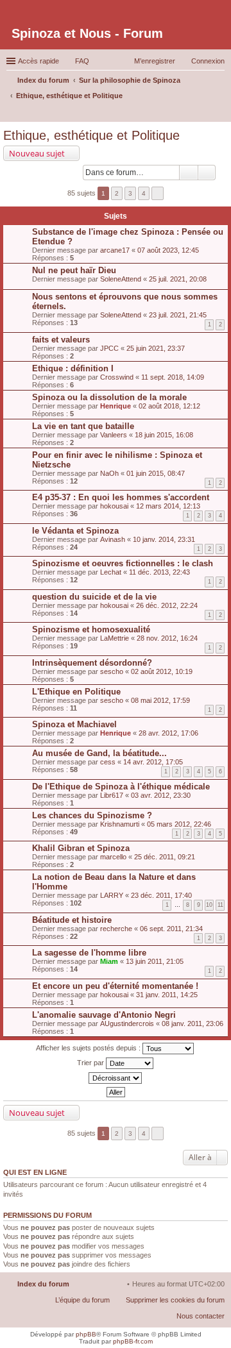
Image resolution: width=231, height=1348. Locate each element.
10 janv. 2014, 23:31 (164, 539)
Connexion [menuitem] (208, 61)
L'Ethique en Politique (76, 691)
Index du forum (43, 1284)
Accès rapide (38, 61)
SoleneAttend (120, 279)
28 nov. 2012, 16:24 (167, 638)
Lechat (110, 572)
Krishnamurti (119, 824)
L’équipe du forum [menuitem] (82, 1300)
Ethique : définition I (73, 368)
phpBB (86, 1334)
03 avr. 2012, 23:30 (161, 795)
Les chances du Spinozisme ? (92, 815)
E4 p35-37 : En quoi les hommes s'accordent (120, 497)
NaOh (109, 473)
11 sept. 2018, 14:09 (172, 377)
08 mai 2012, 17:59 (160, 700)
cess (108, 762)
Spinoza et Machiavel (74, 724)
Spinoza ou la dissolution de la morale (109, 397)
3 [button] (130, 193)
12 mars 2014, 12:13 (168, 506)
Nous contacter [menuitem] (200, 1316)
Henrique (115, 406)
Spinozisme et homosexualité (91, 629)
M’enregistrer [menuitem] (154, 61)
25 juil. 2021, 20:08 (178, 279)
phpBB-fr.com (133, 1341)
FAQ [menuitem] (82, 61)
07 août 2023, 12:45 (168, 250)
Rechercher (188, 172)
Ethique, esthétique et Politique (91, 135)
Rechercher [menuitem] (219, 113)
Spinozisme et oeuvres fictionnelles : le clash (122, 563)
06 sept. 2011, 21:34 (171, 928)
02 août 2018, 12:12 (169, 406)
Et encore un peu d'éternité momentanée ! (115, 986)
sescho (111, 671)
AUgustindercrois (127, 1023)
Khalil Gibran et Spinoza (81, 848)
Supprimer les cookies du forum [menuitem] (175, 1300)
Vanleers (113, 435)
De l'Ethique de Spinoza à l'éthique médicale (121, 786)
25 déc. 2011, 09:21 (164, 857)
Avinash (112, 539)
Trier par (91, 1062)
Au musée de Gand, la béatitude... (99, 753)
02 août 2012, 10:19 (162, 671)
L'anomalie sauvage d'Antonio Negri (104, 1015)
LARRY (111, 895)
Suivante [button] (157, 193)
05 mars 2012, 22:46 (179, 824)
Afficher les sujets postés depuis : (89, 1047)
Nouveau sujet (37, 153)
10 (209, 905)
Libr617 (111, 795)
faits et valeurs (61, 339)
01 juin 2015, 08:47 (155, 473)
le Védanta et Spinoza (75, 530)
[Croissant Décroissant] (115, 1078)
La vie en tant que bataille (83, 426)
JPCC (109, 348)
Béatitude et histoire (72, 920)
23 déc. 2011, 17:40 (161, 895)
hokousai (114, 506)
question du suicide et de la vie (94, 597)
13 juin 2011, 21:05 (155, 961)
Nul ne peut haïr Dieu (74, 270)
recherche (116, 928)
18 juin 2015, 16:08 (164, 435)
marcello (113, 857)
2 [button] (117, 193)
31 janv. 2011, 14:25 (167, 994)
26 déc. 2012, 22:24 (167, 605)
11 (220, 905)
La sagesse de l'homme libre (89, 952)
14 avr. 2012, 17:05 (153, 762)
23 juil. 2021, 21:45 (178, 315)
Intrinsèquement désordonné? (92, 663)
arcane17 (115, 250)
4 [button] (144, 193)
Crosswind (116, 377)
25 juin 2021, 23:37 (155, 348)
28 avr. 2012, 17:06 (168, 733)
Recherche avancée (207, 172)
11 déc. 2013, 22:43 (159, 572)
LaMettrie (114, 638)
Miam (109, 961)
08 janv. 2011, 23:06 (192, 1023)
